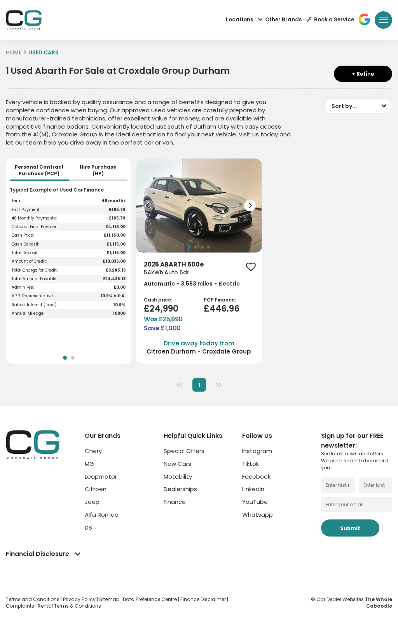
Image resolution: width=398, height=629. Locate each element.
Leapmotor (101, 476)
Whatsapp (257, 515)
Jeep (92, 502)
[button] (148, 205)
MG (89, 464)
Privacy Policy (80, 599)
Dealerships (180, 489)
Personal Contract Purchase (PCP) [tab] (39, 170)
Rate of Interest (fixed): (35, 305)
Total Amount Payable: (34, 279)
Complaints (20, 606)
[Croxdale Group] (24, 20)
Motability (178, 476)
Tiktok (250, 464)
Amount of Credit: (29, 261)
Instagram (257, 451)
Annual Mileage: (28, 313)
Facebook (256, 476)
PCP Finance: (220, 300)
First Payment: (26, 209)
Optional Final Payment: (36, 227)
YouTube (255, 502)
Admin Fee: (23, 287)
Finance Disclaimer (203, 599)
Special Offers (184, 451)
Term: (17, 201)
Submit (350, 528)
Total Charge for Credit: (35, 270)
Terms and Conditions (33, 599)
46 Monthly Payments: (34, 218)
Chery (93, 451)
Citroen (95, 489)
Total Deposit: (25, 253)
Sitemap (109, 599)
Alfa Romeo (102, 515)
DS (88, 527)
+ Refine (363, 74)
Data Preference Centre (150, 599)
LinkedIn (253, 489)
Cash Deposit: (25, 244)
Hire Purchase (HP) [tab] (98, 170)
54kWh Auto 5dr (166, 272)
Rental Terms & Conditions (69, 606)
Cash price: (158, 300)
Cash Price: (23, 235)
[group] (199, 206)
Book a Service (334, 19)
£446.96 (221, 309)
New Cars (177, 464)
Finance (175, 502)
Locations (239, 19)
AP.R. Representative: (33, 296)
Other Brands (283, 19)
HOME (13, 52)
